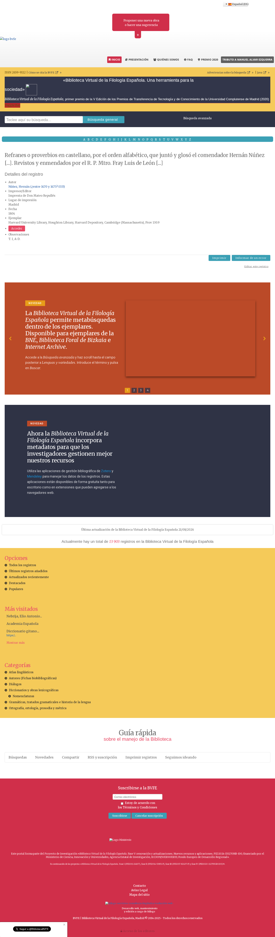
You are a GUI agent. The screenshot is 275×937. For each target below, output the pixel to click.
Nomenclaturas (23, 696)
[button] (10, 338)
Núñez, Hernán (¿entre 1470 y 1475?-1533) (36, 186)
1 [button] (127, 390)
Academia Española (22, 624)
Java (259, 72)
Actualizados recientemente (29, 577)
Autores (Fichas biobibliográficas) (33, 678)
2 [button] (134, 390)
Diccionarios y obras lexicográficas (34, 690)
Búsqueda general (103, 119)
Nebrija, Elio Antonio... (24, 616)
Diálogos (15, 684)
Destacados (17, 583)
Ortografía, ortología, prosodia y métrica (37, 708)
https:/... (11, 635)
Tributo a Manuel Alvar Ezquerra (247, 59)
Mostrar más (16, 642)
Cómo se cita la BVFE (41, 72)
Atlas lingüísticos (21, 672)
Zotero (106, 471)
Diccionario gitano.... (23, 631)
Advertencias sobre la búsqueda (226, 72)
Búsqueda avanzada (197, 118)
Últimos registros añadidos (28, 571)
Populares (16, 589)
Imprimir (219, 258)
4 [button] (148, 390)
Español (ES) (240, 4)
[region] (137, 338)
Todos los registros (22, 565)
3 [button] (141, 390)
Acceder (16, 228)
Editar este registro (256, 266)
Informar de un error (251, 258)
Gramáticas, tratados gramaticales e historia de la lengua (50, 702)
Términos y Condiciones (140, 807)
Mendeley (34, 476)
